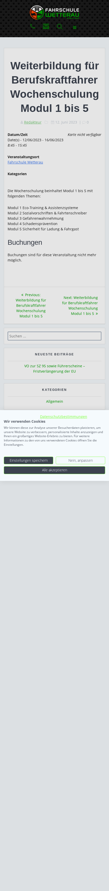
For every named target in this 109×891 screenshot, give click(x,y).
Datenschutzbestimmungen (63, 416)
